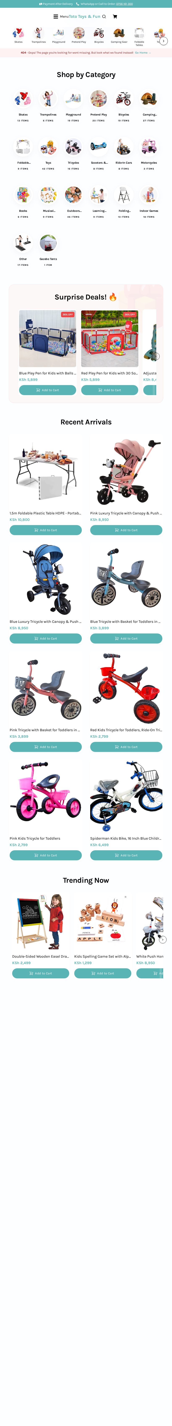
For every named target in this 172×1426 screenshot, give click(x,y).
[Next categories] (163, 41)
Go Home (143, 52)
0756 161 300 (124, 4)
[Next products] (156, 356)
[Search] (104, 16)
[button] (47, 390)
